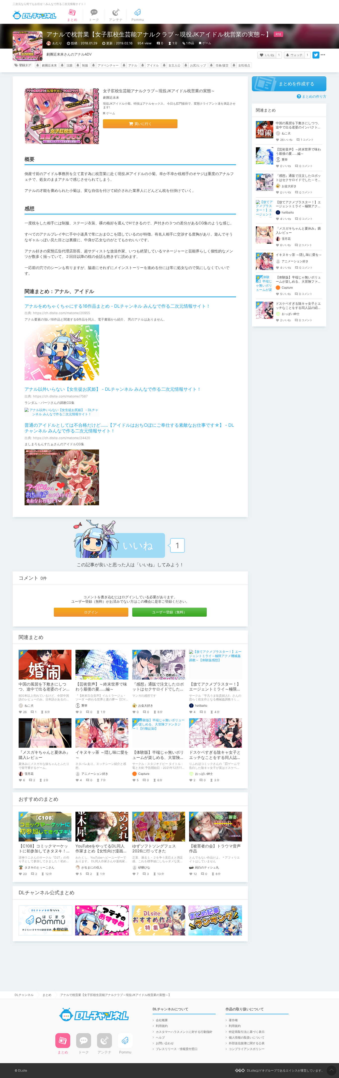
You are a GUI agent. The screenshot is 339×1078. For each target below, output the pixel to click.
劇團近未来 (49, 65)
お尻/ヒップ (198, 65)
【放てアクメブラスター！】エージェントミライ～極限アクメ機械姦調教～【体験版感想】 (298, 206)
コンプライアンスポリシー (247, 1049)
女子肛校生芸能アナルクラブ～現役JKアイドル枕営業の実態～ (159, 90)
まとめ (46, 995)
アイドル (153, 65)
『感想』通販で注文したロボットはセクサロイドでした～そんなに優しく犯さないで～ (158, 689)
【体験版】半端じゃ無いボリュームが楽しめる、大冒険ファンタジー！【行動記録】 (158, 757)
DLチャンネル (34, 15)
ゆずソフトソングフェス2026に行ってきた (154, 848)
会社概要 (162, 1020)
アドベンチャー (108, 65)
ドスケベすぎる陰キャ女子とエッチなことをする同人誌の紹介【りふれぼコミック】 (215, 757)
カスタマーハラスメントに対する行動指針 (184, 1032)
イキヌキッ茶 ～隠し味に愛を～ (299, 255)
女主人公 (174, 65)
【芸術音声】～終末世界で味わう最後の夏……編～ (101, 687)
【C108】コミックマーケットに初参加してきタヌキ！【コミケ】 (43, 851)
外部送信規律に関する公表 (247, 1043)
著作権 (233, 1020)
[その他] (322, 55)
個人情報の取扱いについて (247, 1037)
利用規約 (162, 1026)
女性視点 (244, 65)
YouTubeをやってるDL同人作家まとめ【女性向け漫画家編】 (101, 851)
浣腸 (69, 65)
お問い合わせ (165, 1043)
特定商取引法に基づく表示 (247, 1032)
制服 (85, 65)
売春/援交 (222, 65)
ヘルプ (160, 1037)
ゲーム (206, 43)
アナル (132, 65)
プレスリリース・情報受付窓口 (177, 1049)
